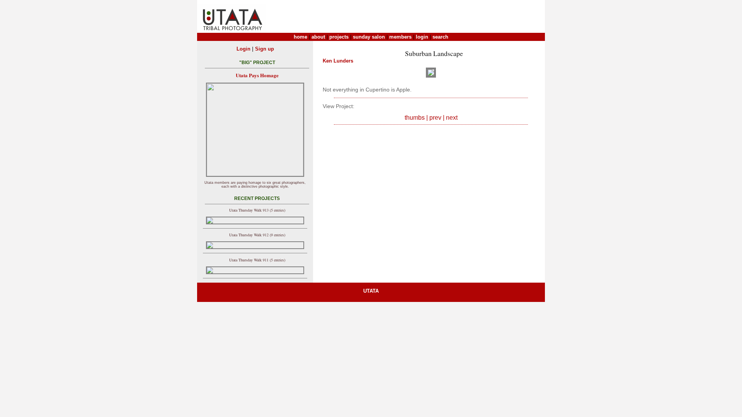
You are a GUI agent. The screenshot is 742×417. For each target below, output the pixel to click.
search (440, 37)
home (300, 37)
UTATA (371, 291)
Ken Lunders (338, 61)
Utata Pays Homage (257, 75)
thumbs (415, 117)
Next (452, 117)
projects (339, 37)
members (400, 37)
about (318, 37)
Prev (435, 117)
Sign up (264, 49)
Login (243, 49)
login (422, 37)
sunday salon (369, 37)
